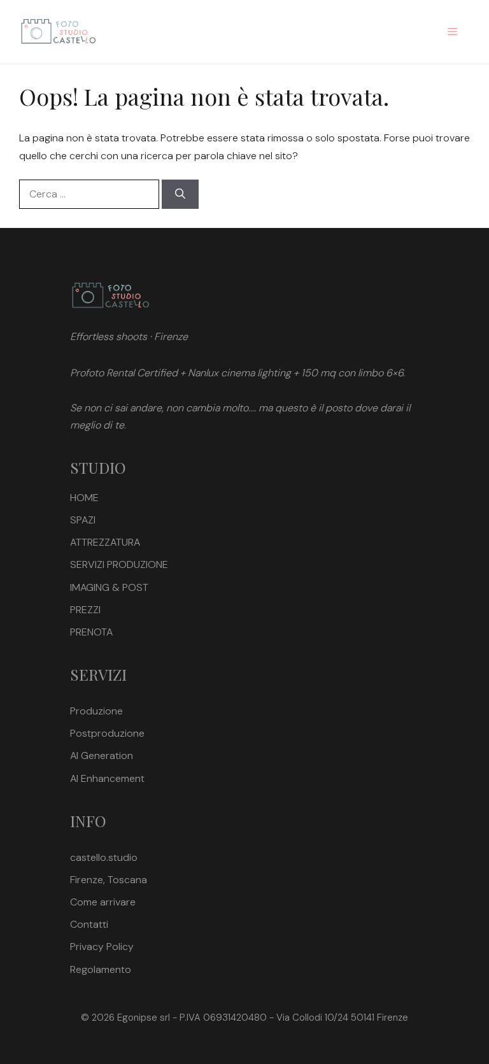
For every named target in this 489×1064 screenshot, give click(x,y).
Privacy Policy (102, 946)
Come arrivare (103, 902)
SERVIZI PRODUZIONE (119, 564)
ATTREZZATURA (105, 542)
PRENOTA (91, 632)
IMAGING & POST (109, 587)
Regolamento (100, 969)
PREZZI (85, 609)
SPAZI (83, 520)
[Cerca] (180, 194)
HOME (84, 497)
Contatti (89, 924)
